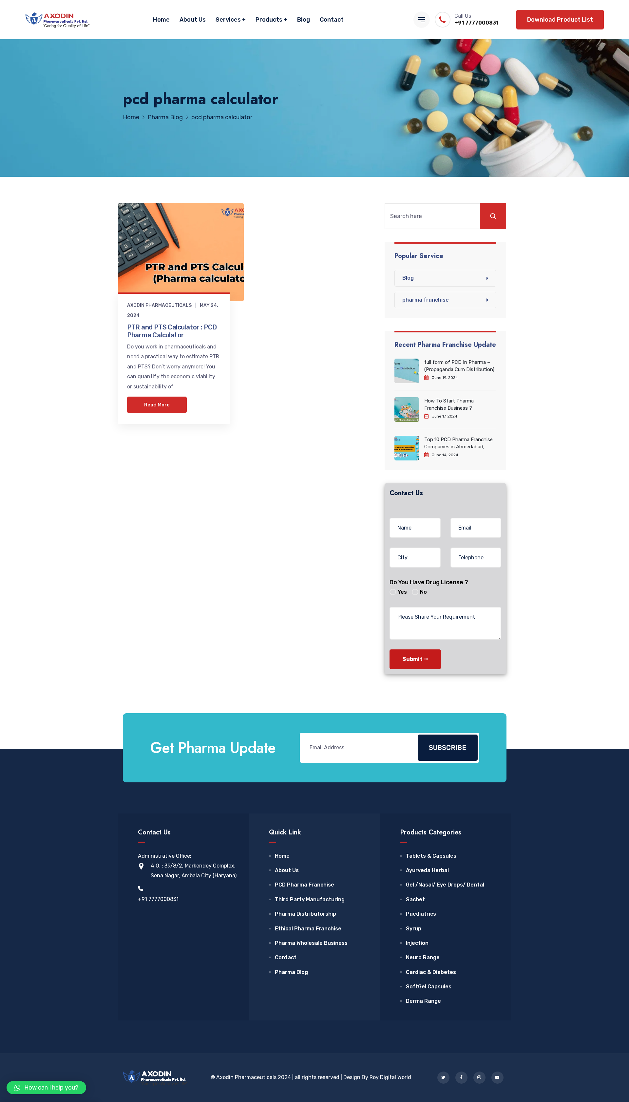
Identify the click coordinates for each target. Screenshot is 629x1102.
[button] (46, 1087)
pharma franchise (425, 300)
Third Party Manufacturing (310, 899)
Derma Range (423, 1001)
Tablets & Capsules (431, 856)
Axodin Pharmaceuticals (159, 305)
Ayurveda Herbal (427, 870)
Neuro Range (423, 957)
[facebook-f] (461, 1078)
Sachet (415, 899)
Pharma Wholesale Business (311, 943)
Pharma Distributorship (305, 914)
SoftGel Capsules (428, 986)
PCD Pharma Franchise (304, 885)
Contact (332, 19)
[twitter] (443, 1078)
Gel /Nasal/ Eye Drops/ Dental (445, 885)
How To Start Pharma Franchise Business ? (449, 404)
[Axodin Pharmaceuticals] (57, 19)
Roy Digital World (390, 1077)
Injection (417, 943)
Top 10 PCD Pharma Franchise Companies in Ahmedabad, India (458, 443)
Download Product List (560, 19)
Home (161, 19)
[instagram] (479, 1078)
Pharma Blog (291, 972)
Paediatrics (421, 914)
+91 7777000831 (476, 23)
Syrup (413, 928)
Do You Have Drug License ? (429, 582)
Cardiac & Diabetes (431, 972)
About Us (193, 19)
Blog (303, 19)
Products (269, 19)
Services (228, 19)
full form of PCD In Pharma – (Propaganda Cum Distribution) (459, 365)
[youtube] (497, 1078)
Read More (157, 405)
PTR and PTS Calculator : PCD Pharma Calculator (172, 331)
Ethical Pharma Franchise (308, 928)
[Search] (493, 216)
